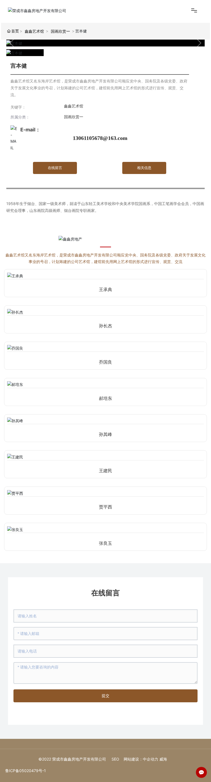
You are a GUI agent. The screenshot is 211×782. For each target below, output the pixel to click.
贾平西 (105, 507)
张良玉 (105, 543)
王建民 (105, 470)
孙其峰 (105, 434)
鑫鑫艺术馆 (34, 31)
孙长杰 (105, 326)
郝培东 (105, 398)
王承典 (105, 289)
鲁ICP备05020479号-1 (25, 770)
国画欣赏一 (60, 31)
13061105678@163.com (100, 138)
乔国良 (105, 362)
